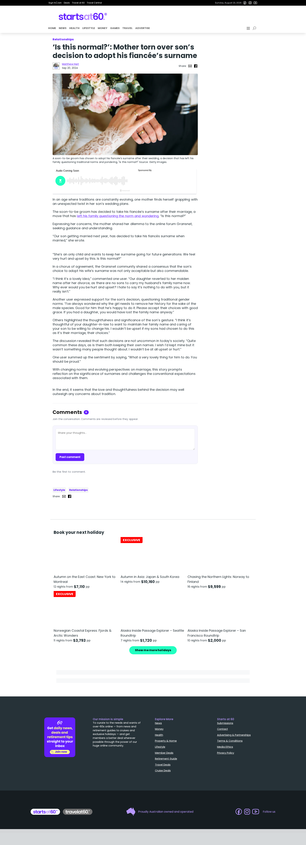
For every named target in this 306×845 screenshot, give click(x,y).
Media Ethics (225, 747)
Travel (127, 28)
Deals (67, 2)
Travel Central (94, 2)
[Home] (83, 16)
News (62, 28)
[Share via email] (190, 66)
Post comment (70, 457)
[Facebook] (245, 3)
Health (74, 28)
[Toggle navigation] (248, 28)
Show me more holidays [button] (153, 650)
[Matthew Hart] (56, 66)
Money (102, 28)
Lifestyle (88, 28)
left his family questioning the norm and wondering (117, 216)
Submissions (225, 723)
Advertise (142, 28)
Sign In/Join (55, 2)
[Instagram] (250, 3)
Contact (222, 729)
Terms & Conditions (230, 741)
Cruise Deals (163, 770)
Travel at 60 (78, 2)
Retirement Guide (166, 758)
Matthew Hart (70, 64)
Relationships (78, 490)
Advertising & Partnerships (234, 735)
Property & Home (166, 741)
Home (52, 28)
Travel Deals (163, 764)
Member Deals (164, 753)
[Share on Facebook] (196, 66)
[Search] (255, 28)
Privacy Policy (225, 753)
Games (115, 28)
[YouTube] (255, 3)
